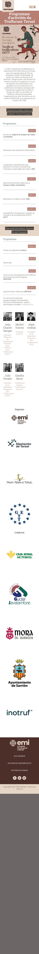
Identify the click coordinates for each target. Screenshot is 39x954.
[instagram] (24, 778)
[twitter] (19, 778)
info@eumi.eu (27, 304)
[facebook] (15, 778)
